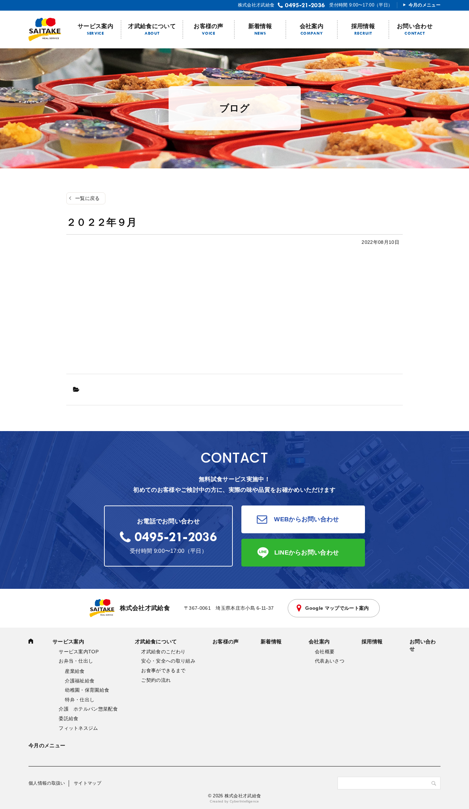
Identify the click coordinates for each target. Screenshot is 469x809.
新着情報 (260, 26)
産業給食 (74, 671)
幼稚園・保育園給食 (87, 690)
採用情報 (363, 26)
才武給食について (152, 26)
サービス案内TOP (79, 651)
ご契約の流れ (156, 680)
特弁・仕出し (79, 699)
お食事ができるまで (163, 670)
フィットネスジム (78, 728)
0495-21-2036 (305, 5)
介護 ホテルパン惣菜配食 (88, 709)
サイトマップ (87, 783)
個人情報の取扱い (46, 783)
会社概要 (324, 651)
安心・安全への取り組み (168, 661)
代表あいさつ (329, 661)
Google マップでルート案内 (337, 608)
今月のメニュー (425, 5)
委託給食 (68, 718)
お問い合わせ (415, 26)
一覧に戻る (87, 198)
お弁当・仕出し (76, 661)
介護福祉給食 (79, 680)
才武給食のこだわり (163, 651)
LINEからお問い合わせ (306, 552)
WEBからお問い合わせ (306, 519)
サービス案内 (95, 26)
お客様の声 (209, 26)
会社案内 (311, 26)
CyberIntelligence (244, 801)
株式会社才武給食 (145, 608)
